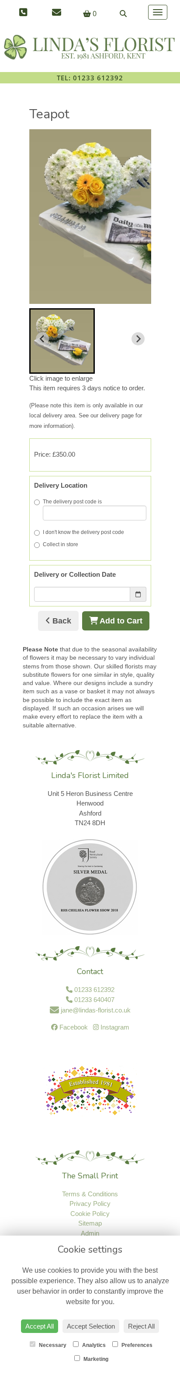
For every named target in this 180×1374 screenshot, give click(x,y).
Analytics (93, 1345)
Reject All (141, 1326)
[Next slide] (138, 338)
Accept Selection (91, 1326)
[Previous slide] (42, 338)
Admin (90, 1233)
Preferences (136, 1345)
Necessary (52, 1345)
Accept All (39, 1326)
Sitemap (90, 1223)
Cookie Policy (90, 1213)
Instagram (114, 1027)
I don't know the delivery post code (83, 532)
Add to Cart (120, 620)
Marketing (95, 1359)
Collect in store (60, 544)
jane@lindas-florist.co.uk (95, 1010)
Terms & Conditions (90, 1194)
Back (60, 620)
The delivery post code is (72, 502)
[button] (62, 341)
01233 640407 (93, 999)
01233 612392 (93, 989)
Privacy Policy (90, 1203)
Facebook (73, 1027)
